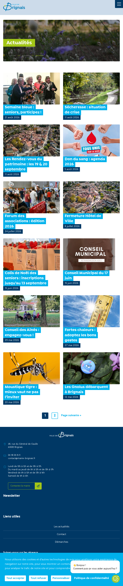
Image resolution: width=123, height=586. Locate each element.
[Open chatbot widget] (116, 579)
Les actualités (61, 526)
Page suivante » (71, 415)
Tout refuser (38, 578)
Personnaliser (61, 578)
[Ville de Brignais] (14, 6)
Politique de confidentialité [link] (91, 578)
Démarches (61, 542)
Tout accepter (15, 578)
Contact (61, 534)
